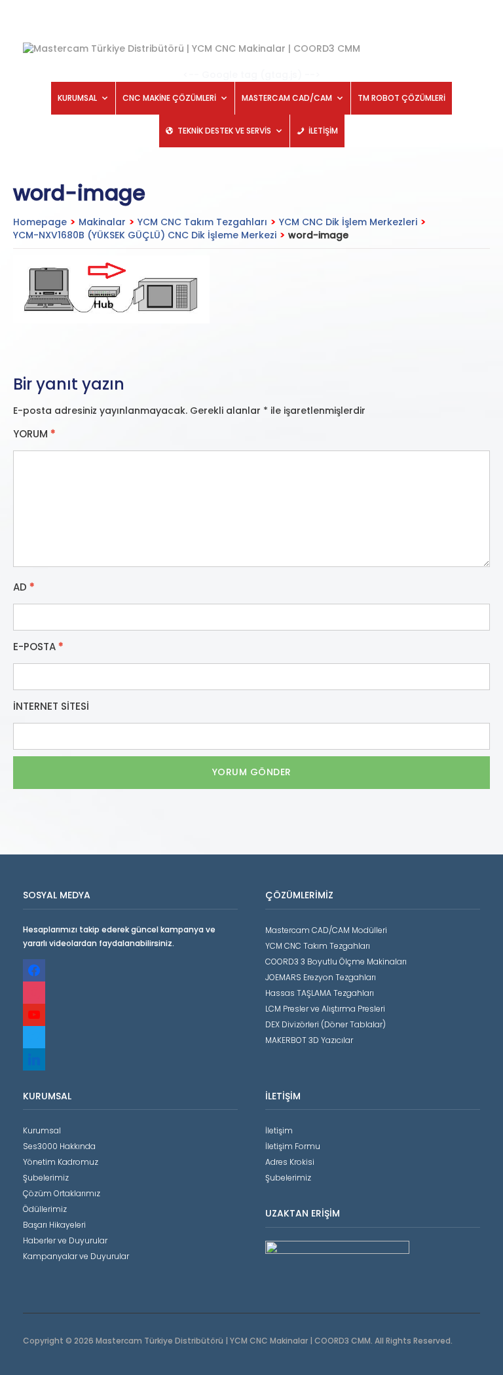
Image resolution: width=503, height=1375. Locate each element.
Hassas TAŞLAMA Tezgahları (319, 993)
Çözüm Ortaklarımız (61, 1193)
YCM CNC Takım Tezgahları (202, 222)
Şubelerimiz (46, 1177)
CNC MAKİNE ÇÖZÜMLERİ (169, 97)
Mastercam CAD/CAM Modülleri (326, 930)
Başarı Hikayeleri (54, 1224)
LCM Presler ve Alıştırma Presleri (325, 1008)
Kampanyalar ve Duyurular (76, 1256)
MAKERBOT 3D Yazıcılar (309, 1040)
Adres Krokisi (289, 1161)
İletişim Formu (292, 1146)
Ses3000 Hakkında (59, 1146)
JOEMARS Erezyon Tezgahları (320, 977)
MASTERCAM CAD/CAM (287, 97)
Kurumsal (42, 1130)
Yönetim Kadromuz (60, 1161)
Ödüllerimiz (45, 1209)
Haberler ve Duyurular (65, 1240)
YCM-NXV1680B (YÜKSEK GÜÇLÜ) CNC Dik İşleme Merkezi (144, 235)
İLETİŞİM (323, 130)
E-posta (38, 646)
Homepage (40, 222)
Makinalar (102, 222)
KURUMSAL (77, 97)
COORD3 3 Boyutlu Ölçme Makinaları (336, 961)
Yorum (34, 434)
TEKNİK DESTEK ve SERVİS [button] (224, 130)
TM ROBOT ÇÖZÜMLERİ (401, 97)
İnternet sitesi (51, 706)
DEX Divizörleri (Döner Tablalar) (325, 1024)
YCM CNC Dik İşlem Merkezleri (348, 222)
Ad (24, 587)
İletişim (279, 1130)
